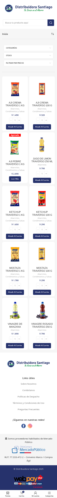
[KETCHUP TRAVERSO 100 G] (42, 198)
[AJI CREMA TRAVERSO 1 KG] (15, 89)
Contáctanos (28, 390)
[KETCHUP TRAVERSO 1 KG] (15, 198)
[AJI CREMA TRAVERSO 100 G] (42, 89)
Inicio (5, 33)
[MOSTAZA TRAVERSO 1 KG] (15, 254)
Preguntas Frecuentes (28, 409)
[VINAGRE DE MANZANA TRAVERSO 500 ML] (15, 310)
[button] (15, 126)
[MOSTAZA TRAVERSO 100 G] (42, 254)
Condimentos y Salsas (15, 111)
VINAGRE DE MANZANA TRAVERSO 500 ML (15, 327)
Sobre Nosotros (28, 383)
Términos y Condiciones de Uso (28, 402)
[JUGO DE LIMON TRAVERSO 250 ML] (42, 145)
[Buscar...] (51, 22)
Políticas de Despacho (28, 396)
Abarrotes (15, 109)
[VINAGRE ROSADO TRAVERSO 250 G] (42, 310)
